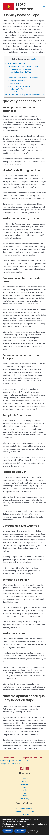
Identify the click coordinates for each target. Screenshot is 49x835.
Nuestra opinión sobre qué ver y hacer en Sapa (24, 95)
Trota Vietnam (24, 6)
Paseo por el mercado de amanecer (23, 66)
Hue (24, 793)
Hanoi (24, 787)
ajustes (25, 826)
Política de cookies (24, 809)
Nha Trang (24, 798)
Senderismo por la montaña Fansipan (23, 77)
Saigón (24, 796)
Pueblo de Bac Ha (15, 92)
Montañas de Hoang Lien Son (19, 69)
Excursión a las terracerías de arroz (22, 75)
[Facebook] (22, 768)
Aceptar (8, 831)
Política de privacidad (24, 811)
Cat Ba (25, 779)
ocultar (33, 59)
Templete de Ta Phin (16, 89)
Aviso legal (24, 814)
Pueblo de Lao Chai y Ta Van (19, 72)
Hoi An (24, 790)
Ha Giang (24, 784)
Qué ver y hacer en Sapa (15, 63)
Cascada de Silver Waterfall (19, 86)
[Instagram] (27, 768)
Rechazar (20, 831)
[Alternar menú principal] (44, 6)
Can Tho (24, 781)
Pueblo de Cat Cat (15, 83)
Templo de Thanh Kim (16, 80)
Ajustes (32, 831)
